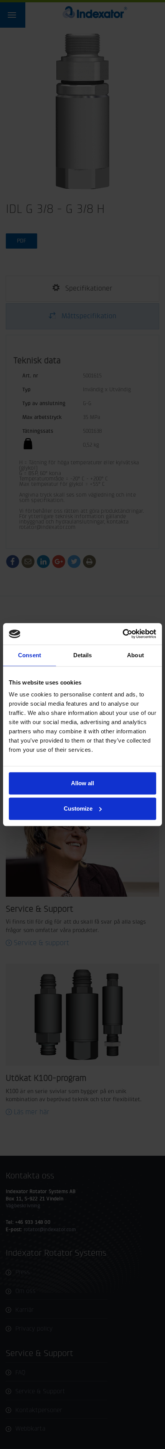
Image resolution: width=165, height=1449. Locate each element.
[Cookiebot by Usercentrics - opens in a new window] (122, 634)
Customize (78, 808)
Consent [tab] (29, 655)
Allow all (82, 783)
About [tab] (135, 655)
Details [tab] (82, 655)
